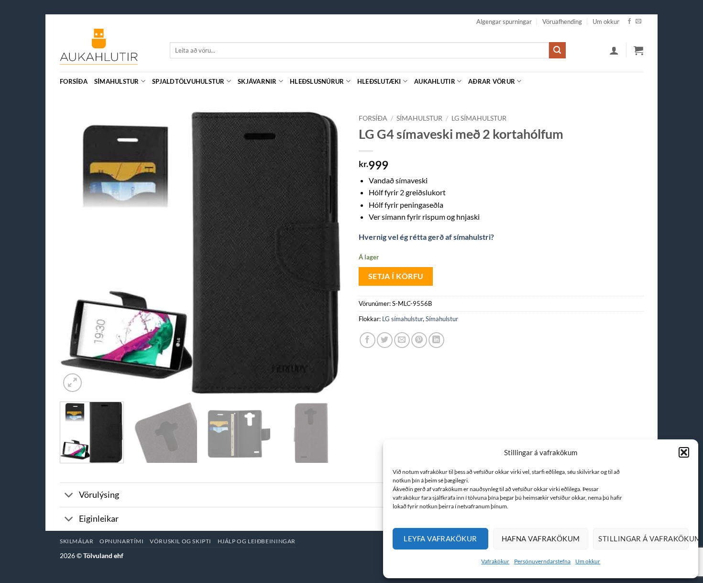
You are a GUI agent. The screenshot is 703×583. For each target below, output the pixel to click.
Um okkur (587, 561)
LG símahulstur (478, 118)
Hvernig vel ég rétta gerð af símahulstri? (426, 236)
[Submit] (557, 50)
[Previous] (77, 252)
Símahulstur (116, 81)
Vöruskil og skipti (180, 541)
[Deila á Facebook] (367, 340)
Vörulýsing (99, 495)
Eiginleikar (99, 519)
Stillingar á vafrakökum (643, 538)
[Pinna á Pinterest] (419, 340)
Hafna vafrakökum (541, 538)
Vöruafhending (562, 21)
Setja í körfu (396, 276)
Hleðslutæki (379, 81)
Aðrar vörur (491, 81)
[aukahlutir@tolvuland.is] (638, 81)
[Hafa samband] (638, 21)
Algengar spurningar (504, 21)
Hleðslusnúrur (317, 81)
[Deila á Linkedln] (436, 340)
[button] (684, 452)
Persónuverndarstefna (542, 561)
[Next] (326, 252)
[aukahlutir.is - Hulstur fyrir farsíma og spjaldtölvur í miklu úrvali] (107, 50)
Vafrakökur (495, 561)
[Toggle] (69, 495)
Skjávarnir (257, 81)
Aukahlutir (434, 81)
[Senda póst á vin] (402, 340)
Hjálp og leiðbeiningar (257, 541)
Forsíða (74, 81)
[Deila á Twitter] (385, 340)
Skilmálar (77, 541)
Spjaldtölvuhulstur (188, 81)
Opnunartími (121, 541)
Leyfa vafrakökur (440, 538)
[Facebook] (629, 21)
